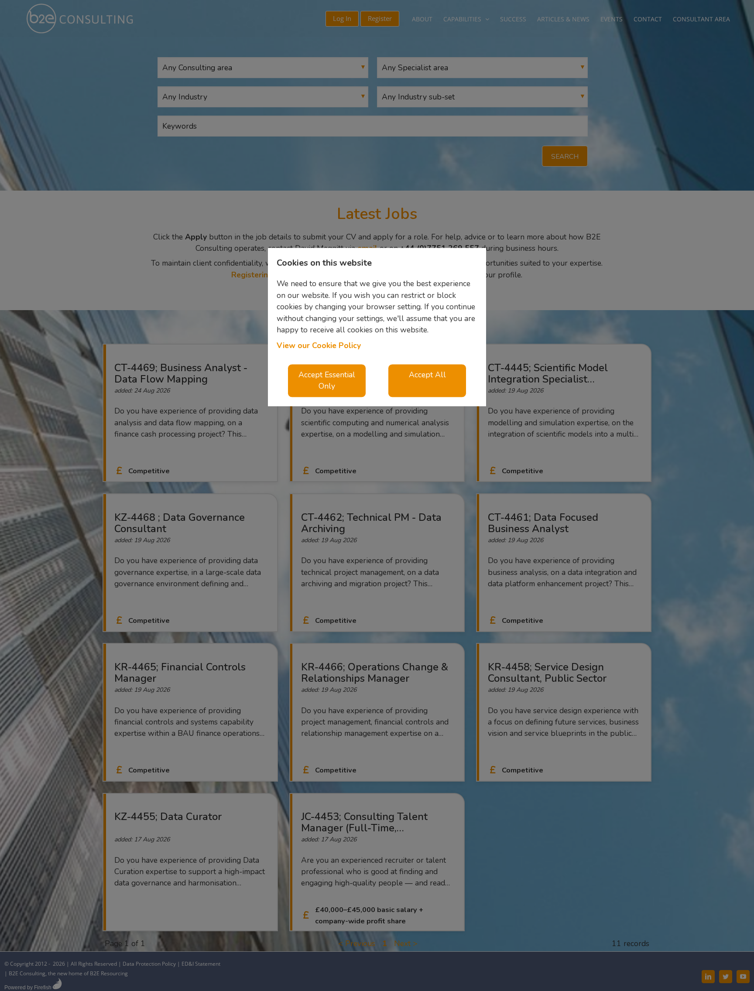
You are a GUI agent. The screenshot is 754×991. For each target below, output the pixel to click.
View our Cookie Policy (319, 346)
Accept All (427, 374)
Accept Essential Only (326, 380)
